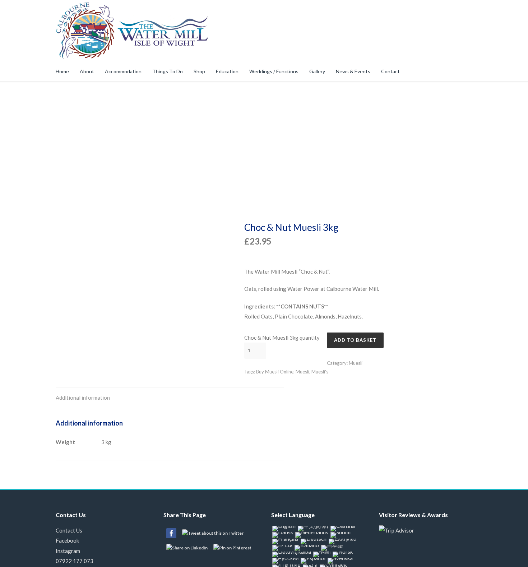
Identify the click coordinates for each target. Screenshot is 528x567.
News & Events (353, 71)
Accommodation (123, 71)
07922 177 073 (74, 561)
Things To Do (167, 71)
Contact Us (69, 530)
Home (62, 71)
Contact (390, 71)
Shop (199, 71)
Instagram (68, 551)
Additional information (83, 397)
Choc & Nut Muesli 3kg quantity (282, 337)
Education (227, 71)
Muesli (355, 363)
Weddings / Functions (273, 71)
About (87, 71)
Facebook (67, 540)
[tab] (83, 398)
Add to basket (355, 340)
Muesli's (319, 372)
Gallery (317, 71)
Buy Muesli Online (274, 372)
